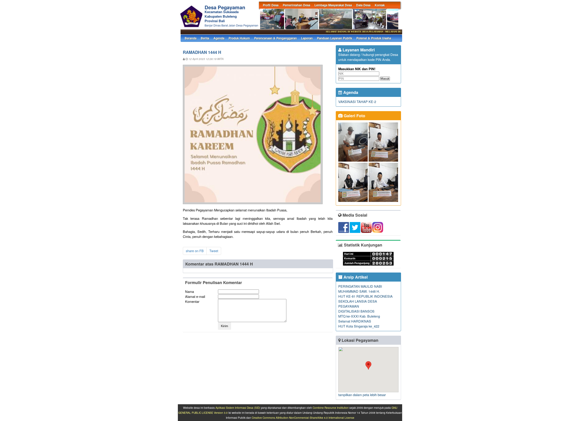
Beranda (190, 38)
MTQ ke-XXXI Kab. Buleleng (359, 316)
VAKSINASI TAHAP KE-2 (357, 101)
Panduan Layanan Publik (334, 38)
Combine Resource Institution (331, 407)
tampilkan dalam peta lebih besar (362, 394)
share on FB (195, 250)
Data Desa (363, 5)
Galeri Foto (354, 116)
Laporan (307, 38)
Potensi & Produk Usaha (373, 38)
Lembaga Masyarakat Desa (333, 5)
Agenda (218, 38)
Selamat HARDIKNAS (354, 321)
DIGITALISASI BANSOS (356, 311)
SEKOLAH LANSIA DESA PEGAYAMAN (357, 304)
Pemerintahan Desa (296, 5)
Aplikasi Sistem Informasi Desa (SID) (237, 407)
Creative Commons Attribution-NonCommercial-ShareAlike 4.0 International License (303, 417)
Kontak (380, 5)
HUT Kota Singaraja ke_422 (358, 326)
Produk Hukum (239, 38)
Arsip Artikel (355, 277)
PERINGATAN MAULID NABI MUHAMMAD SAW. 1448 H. (360, 289)
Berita (205, 38)
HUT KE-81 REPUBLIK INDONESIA (365, 296)
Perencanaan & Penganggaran (275, 38)
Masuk (385, 78)
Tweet (213, 250)
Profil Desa (270, 5)
